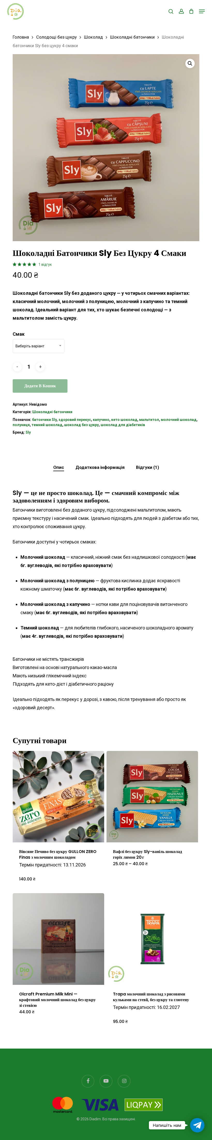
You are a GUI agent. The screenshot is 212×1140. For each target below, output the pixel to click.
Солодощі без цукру (56, 37)
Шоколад (93, 37)
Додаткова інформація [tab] (100, 467)
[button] (202, 11)
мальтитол (149, 420)
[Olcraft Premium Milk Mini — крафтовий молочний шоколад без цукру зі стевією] (58, 939)
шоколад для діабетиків (123, 425)
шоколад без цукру (81, 425)
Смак (19, 334)
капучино (101, 420)
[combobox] (38, 346)
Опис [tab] (58, 467)
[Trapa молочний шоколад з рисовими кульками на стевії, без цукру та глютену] (152, 939)
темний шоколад (47, 425)
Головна (21, 37)
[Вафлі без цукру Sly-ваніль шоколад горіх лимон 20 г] (152, 797)
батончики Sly (44, 420)
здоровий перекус (74, 420)
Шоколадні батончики (132, 37)
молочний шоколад (178, 420)
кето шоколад (124, 420)
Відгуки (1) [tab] (147, 467)
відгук (45, 264)
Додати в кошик (40, 386)
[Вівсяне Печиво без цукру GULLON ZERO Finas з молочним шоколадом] (58, 797)
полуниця (21, 425)
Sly (28, 432)
